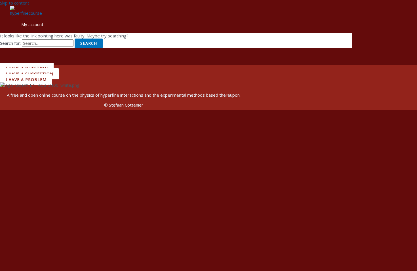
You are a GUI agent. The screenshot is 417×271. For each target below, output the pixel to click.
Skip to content (14, 3)
